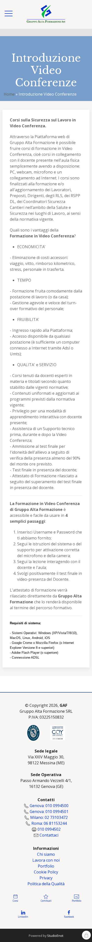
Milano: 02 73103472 (49, 817)
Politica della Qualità (46, 883)
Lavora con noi (46, 860)
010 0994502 (49, 829)
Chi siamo (46, 854)
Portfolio (46, 866)
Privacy (46, 878)
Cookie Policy (46, 872)
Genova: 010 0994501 (49, 811)
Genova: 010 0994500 (49, 805)
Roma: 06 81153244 (49, 823)
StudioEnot (55, 935)
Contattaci (48, 835)
